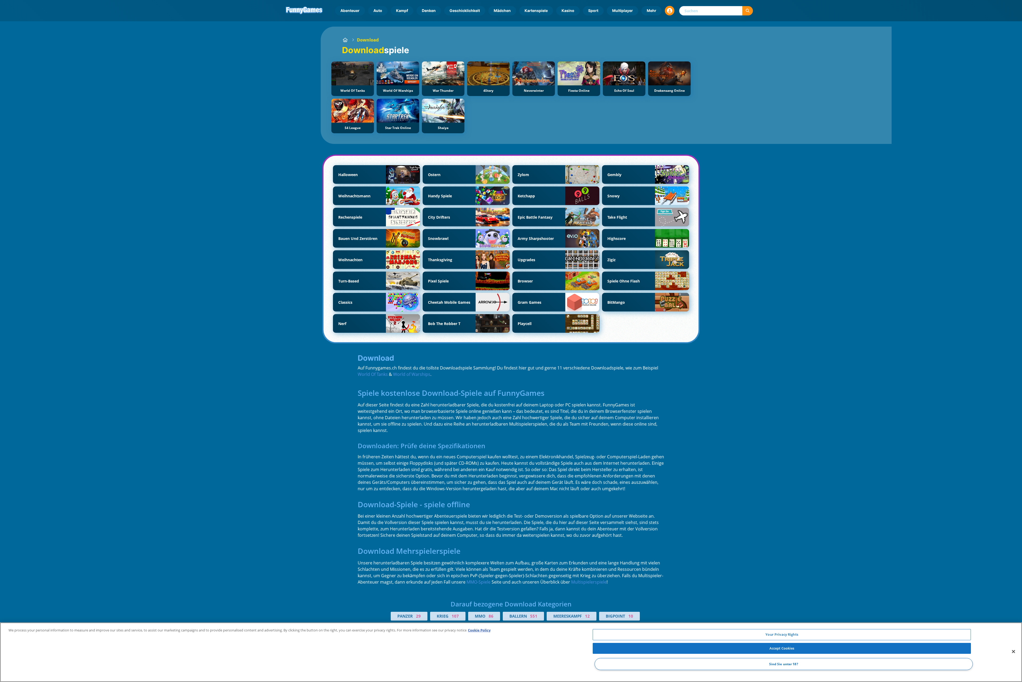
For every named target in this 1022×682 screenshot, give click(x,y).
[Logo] (304, 10)
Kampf (402, 10)
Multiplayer (622, 10)
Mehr (651, 10)
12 (587, 616)
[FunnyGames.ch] (345, 40)
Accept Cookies (781, 648)
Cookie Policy (479, 630)
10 (630, 616)
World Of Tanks (373, 374)
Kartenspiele (536, 10)
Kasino (568, 10)
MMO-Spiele (479, 582)
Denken (429, 10)
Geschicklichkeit (465, 10)
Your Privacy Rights (781, 634)
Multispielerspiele (589, 582)
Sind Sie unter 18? (783, 664)
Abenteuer (350, 10)
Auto (377, 10)
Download (368, 40)
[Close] (1013, 652)
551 (533, 616)
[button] (669, 10)
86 (491, 616)
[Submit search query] (747, 10)
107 (455, 616)
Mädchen (502, 10)
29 (418, 616)
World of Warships (411, 374)
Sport (593, 10)
